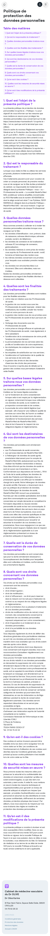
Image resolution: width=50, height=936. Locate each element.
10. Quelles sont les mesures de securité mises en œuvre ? (25, 85)
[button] (45, 4)
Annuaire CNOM (11, 929)
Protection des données (14, 922)
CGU (13, 156)
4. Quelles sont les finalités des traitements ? (24, 48)
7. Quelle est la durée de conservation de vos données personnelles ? (24, 67)
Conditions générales (27, 752)
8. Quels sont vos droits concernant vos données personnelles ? (22, 74)
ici (23, 504)
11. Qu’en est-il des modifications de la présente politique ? (25, 91)
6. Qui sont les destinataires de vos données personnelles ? (24, 60)
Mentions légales (11, 926)
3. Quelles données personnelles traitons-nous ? (24, 42)
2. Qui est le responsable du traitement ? (22, 37)
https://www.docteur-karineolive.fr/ (18, 121)
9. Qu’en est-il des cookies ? (16, 79)
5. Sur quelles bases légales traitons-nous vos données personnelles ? (24, 53)
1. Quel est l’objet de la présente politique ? (23, 33)
